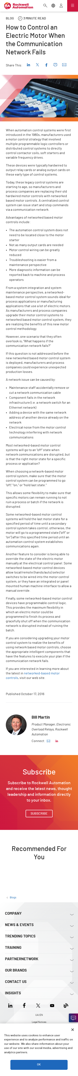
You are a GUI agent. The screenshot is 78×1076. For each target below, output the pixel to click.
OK (39, 1064)
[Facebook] (24, 1005)
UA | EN (39, 1015)
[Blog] (66, 1005)
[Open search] (45, 6)
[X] (38, 1005)
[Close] (73, 1030)
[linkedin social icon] (56, 741)
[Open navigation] (72, 6)
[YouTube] (52, 1005)
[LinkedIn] (11, 1005)
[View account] (61, 6)
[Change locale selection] (53, 6)
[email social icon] (48, 741)
